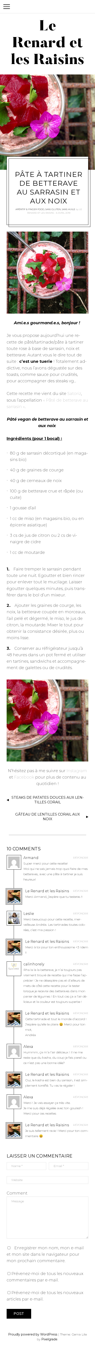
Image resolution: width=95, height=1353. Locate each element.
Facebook (24, 777)
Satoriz (74, 393)
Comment (17, 1193)
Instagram (76, 770)
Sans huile (68, 209)
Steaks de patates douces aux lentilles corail (47, 799)
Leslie (28, 914)
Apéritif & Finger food (29, 209)
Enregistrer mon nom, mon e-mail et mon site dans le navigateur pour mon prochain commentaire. (45, 1254)
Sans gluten (53, 209)
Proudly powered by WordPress (32, 1334)
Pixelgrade (49, 1339)
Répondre (80, 857)
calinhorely (33, 964)
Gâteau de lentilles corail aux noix (47, 816)
